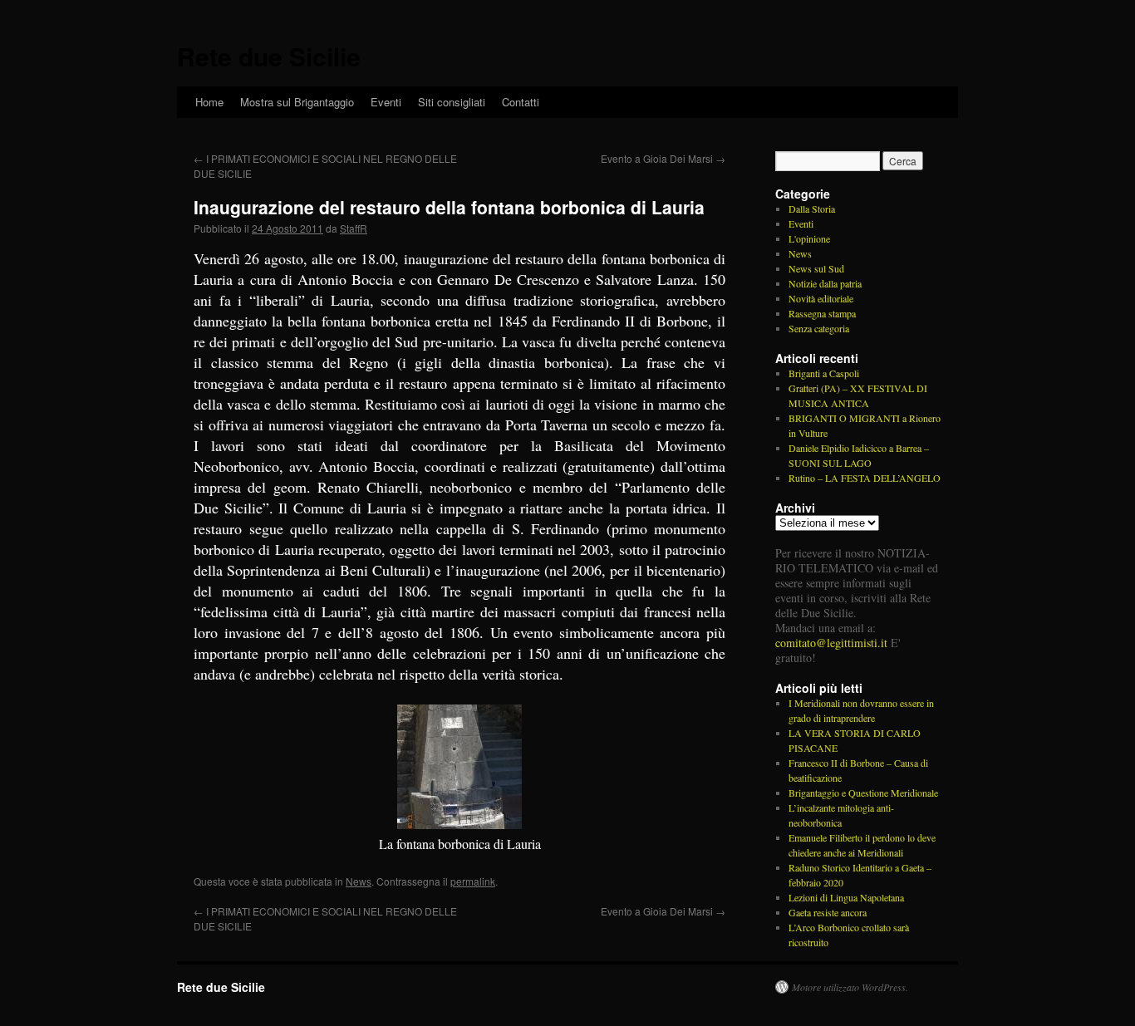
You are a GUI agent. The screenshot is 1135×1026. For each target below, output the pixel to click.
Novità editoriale (821, 298)
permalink (472, 881)
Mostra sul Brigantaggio (297, 102)
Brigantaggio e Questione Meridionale (863, 792)
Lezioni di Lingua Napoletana (846, 897)
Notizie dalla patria (825, 283)
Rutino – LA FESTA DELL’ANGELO (865, 477)
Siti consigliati (451, 102)
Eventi (386, 102)
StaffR (353, 228)
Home (209, 102)
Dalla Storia (812, 208)
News (358, 881)
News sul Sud (816, 268)
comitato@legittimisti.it (831, 642)
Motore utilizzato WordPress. (850, 987)
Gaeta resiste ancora (828, 912)
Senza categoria (819, 328)
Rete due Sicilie (269, 56)
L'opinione (809, 238)
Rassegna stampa (822, 313)
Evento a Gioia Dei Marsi (663, 158)
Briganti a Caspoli (824, 373)
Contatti (520, 102)
